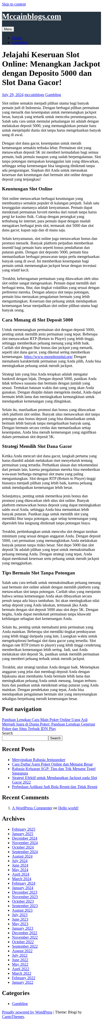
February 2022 (23, 978)
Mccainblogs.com (31, 16)
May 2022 (20, 964)
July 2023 (20, 915)
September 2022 (25, 946)
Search (7, 733)
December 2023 (24, 892)
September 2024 (25, 852)
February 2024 (23, 883)
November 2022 (25, 937)
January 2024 (22, 888)
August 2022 (22, 951)
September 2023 (25, 906)
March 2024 (21, 879)
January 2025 (22, 834)
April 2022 (20, 969)
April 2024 (20, 874)
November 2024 (25, 843)
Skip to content (14, 4)
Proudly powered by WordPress (27, 1012)
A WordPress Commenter (32, 808)
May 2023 (20, 924)
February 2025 (23, 829)
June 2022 (20, 960)
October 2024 (23, 847)
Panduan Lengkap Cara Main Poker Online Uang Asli (45, 720)
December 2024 (24, 838)
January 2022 (22, 982)
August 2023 (22, 910)
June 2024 (20, 865)
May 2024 (20, 870)
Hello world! (68, 808)
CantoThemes (13, 1016)
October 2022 (23, 942)
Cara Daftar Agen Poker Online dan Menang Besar (52, 764)
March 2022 (21, 973)
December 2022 (24, 933)
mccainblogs (34, 95)
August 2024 (22, 856)
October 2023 (23, 901)
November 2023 (25, 897)
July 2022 (20, 955)
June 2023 (20, 919)
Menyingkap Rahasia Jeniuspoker (38, 760)
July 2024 (20, 861)
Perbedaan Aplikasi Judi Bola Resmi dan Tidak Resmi (54, 787)
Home (17, 38)
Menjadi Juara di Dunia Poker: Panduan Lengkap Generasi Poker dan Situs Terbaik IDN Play (48, 726)
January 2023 (22, 928)
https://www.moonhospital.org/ (48, 357)
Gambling (20, 42)
